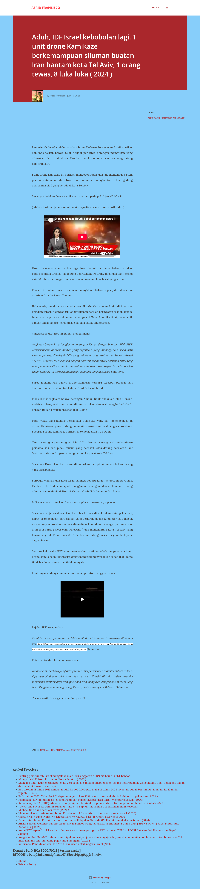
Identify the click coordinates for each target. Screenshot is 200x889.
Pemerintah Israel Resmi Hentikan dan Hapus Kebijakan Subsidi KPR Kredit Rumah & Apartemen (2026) (84, 820)
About (22, 861)
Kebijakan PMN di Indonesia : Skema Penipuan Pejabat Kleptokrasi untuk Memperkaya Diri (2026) (80, 799)
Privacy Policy (27, 864)
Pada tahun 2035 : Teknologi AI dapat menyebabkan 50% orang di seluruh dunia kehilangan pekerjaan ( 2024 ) (88, 796)
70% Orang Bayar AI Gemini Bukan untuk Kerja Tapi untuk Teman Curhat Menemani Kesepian (78, 806)
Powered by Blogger (101, 877)
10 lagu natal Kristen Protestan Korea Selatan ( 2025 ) (52, 779)
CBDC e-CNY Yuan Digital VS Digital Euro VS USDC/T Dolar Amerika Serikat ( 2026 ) (72, 816)
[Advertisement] (83, 124)
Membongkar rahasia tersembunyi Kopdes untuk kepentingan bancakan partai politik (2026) (77, 813)
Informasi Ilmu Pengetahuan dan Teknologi (166, 118)
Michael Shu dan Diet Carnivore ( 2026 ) (43, 810)
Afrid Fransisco (45, 7)
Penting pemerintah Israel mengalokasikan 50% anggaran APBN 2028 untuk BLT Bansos (74, 776)
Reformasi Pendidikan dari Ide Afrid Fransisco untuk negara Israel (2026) (64, 844)
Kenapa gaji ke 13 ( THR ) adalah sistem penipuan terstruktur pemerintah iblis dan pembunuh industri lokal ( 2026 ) (91, 803)
